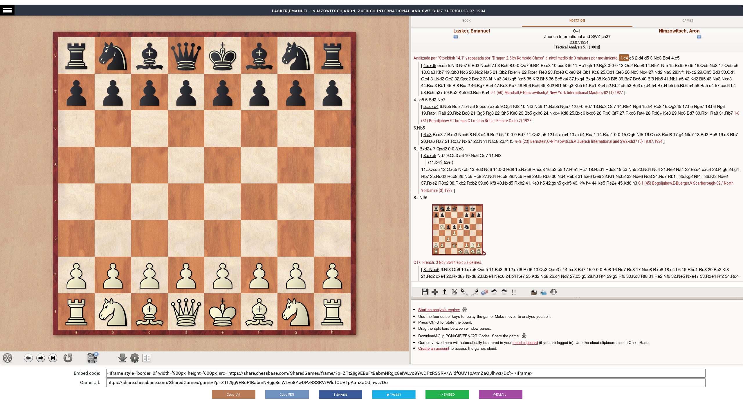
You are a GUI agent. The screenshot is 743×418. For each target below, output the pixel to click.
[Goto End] (52, 358)
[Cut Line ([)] (464, 292)
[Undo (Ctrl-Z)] (494, 292)
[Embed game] (447, 394)
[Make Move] (40, 358)
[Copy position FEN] (287, 394)
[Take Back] (28, 358)
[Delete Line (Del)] (454, 292)
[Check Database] (533, 292)
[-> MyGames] (543, 292)
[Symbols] (514, 292)
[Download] (122, 358)
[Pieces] (134, 358)
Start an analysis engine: (439, 309)
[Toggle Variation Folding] (435, 292)
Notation (577, 21)
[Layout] (147, 358)
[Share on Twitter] (394, 394)
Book (466, 21)
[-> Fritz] (553, 292)
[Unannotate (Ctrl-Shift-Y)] (484, 292)
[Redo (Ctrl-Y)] (504, 292)
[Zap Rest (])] (474, 292)
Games (687, 21)
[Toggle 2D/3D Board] (92, 358)
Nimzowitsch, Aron (679, 30)
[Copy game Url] (233, 394)
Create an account (433, 348)
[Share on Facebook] (340, 394)
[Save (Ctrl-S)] (425, 292)
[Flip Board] (68, 358)
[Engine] (7, 358)
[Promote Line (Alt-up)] (444, 292)
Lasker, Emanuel (471, 30)
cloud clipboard (525, 342)
